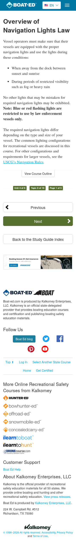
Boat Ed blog (24, 339)
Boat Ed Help (12, 469)
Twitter (46, 338)
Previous (38, 207)
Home (27, 370)
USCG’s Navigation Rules (23, 161)
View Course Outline (38, 173)
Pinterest (31, 349)
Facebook (60, 338)
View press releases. (57, 496)
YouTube (45, 349)
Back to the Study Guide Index (38, 239)
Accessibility (49, 532)
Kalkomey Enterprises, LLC (53, 503)
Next (38, 221)
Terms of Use (40, 536)
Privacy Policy (65, 532)
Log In (23, 362)
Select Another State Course (52, 362)
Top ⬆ (9, 362)
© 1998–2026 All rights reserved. (22, 532)
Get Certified (44, 370)
